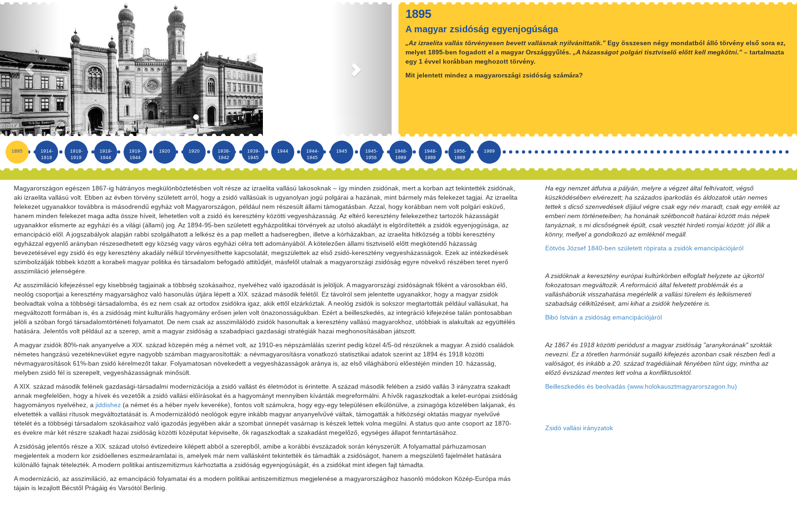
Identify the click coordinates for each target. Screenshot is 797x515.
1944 (282, 151)
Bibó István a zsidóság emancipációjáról (603, 317)
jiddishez (108, 404)
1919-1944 (106, 154)
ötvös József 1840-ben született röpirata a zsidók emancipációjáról (646, 248)
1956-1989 (460, 154)
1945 (341, 151)
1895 (17, 151)
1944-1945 (312, 154)
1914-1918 (47, 154)
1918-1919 (76, 154)
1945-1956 (371, 154)
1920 (164, 151)
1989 (489, 151)
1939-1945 (253, 154)
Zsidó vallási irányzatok (579, 428)
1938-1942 (224, 154)
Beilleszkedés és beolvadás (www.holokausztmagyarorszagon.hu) (641, 386)
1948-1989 (401, 154)
